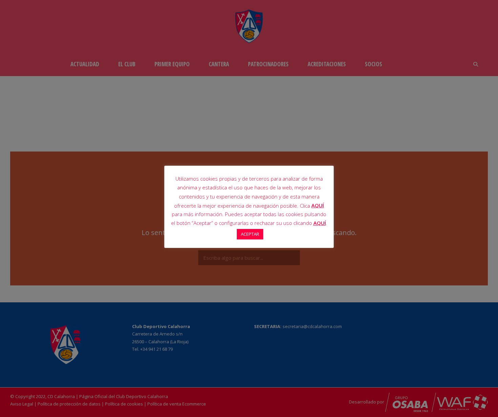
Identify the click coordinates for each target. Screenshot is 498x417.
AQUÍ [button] (319, 222)
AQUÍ (317, 205)
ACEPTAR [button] (250, 234)
